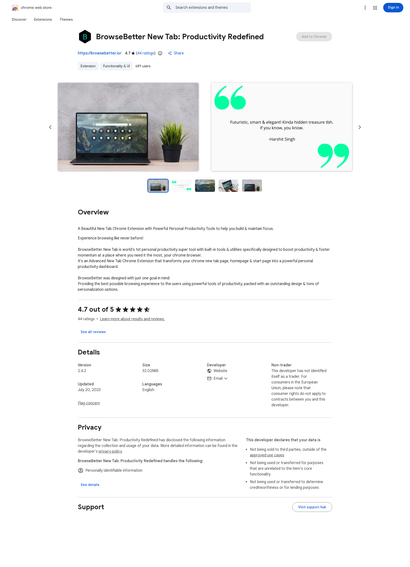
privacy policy (110, 451)
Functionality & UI (116, 66)
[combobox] (213, 7)
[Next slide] (359, 127)
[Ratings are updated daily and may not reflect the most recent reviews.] (160, 53)
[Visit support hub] (312, 507)
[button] (375, 8)
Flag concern (89, 403)
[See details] (90, 484)
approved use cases (267, 455)
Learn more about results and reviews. (132, 319)
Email (218, 378)
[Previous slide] (50, 127)
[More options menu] (365, 7)
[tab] (19, 19)
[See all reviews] (93, 332)
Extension (88, 66)
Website (220, 370)
